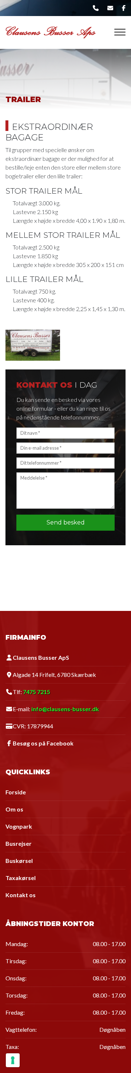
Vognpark (18, 826)
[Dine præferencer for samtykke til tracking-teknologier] (13, 1060)
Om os (14, 809)
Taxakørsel (20, 878)
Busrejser (18, 844)
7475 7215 (36, 692)
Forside (15, 792)
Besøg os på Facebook (43, 743)
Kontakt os (20, 895)
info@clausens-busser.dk (65, 709)
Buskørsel (19, 861)
